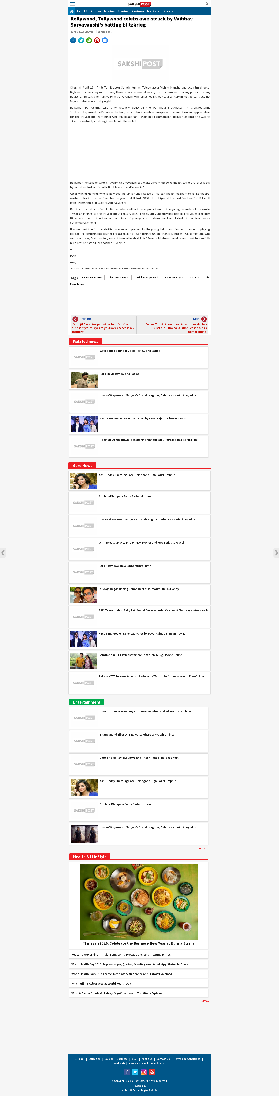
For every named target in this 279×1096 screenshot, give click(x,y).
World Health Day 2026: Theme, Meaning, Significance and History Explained (121, 974)
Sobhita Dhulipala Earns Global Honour (125, 496)
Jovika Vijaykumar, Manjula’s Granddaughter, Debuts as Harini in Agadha (148, 395)
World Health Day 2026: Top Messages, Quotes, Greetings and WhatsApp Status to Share (129, 964)
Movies (109, 11)
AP (78, 11)
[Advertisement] (140, 151)
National (153, 11)
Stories (123, 11)
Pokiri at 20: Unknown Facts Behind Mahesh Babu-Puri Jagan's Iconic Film (148, 440)
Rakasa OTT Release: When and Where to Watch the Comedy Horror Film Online (151, 676)
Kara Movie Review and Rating (120, 374)
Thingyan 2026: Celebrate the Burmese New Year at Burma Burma (139, 943)
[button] (72, 4)
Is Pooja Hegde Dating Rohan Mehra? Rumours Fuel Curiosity (139, 589)
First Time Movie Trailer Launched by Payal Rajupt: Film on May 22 (143, 418)
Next (276, 553)
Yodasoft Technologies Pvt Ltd (140, 1090)
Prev (3, 553)
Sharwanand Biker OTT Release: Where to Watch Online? (137, 734)
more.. (202, 848)
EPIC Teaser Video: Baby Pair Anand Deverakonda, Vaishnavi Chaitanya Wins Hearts (154, 610)
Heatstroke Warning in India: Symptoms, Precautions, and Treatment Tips (121, 954)
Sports (168, 11)
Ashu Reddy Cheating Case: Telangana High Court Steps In (137, 475)
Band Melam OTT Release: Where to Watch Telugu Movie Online (140, 655)
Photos (96, 11)
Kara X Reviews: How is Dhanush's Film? (125, 566)
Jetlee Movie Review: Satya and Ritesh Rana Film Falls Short (139, 757)
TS (85, 11)
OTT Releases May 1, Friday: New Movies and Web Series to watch (142, 542)
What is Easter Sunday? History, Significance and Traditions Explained (117, 993)
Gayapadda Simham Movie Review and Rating (130, 351)
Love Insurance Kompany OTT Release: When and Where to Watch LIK (146, 711)
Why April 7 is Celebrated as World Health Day (101, 983)
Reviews (138, 11)
